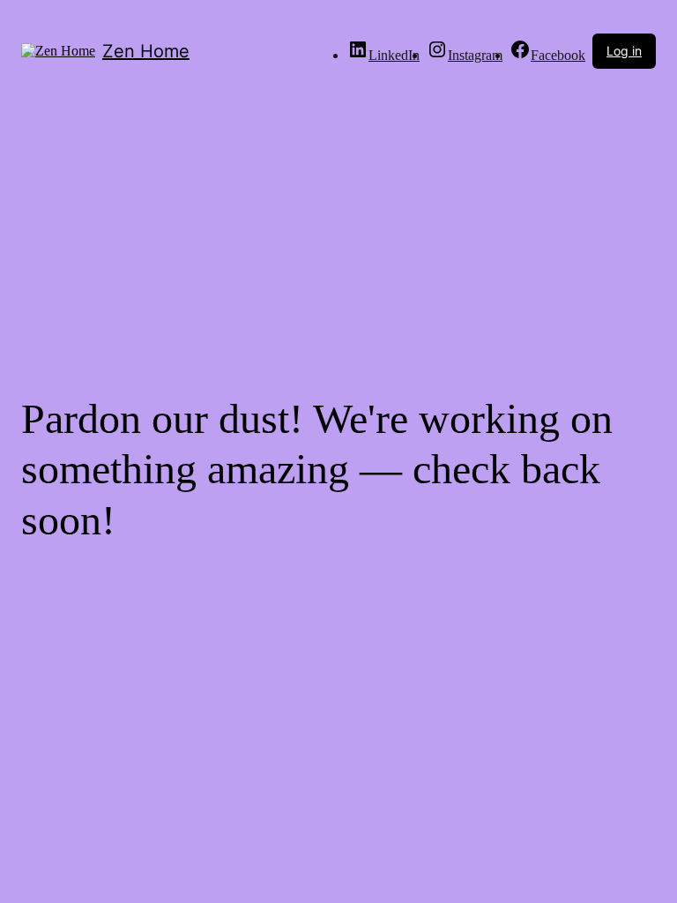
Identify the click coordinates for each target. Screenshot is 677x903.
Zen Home (146, 51)
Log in (624, 50)
